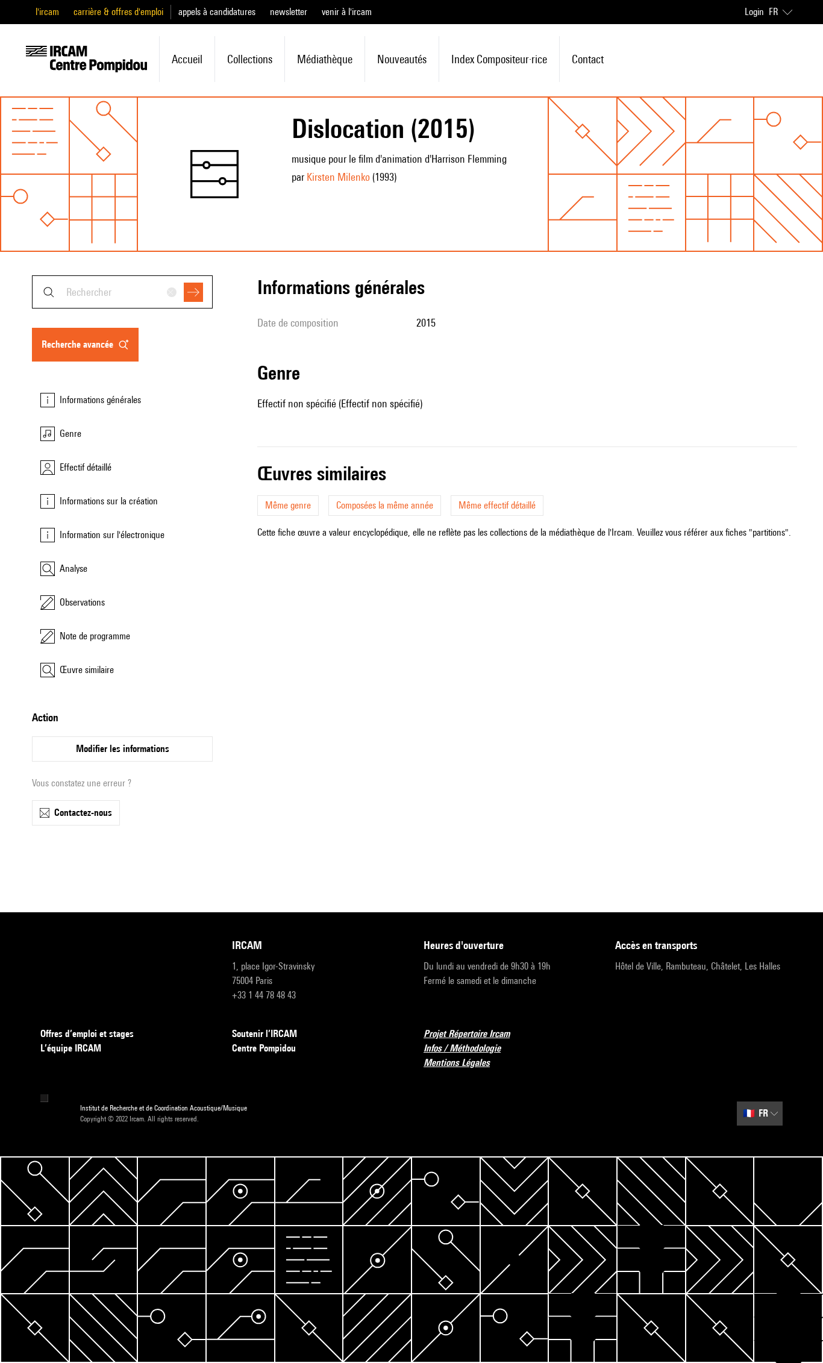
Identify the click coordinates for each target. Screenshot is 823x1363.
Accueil (187, 59)
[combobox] (122, 292)
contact (588, 59)
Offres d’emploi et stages (87, 1033)
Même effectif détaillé (497, 505)
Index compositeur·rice (499, 59)
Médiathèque (324, 59)
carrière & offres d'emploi (118, 11)
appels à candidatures (216, 11)
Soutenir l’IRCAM (264, 1033)
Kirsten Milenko (338, 177)
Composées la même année (384, 505)
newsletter (288, 11)
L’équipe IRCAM (70, 1048)
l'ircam (47, 11)
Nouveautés (402, 59)
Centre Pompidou (264, 1048)
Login (754, 11)
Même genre (288, 505)
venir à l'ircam (347, 11)
